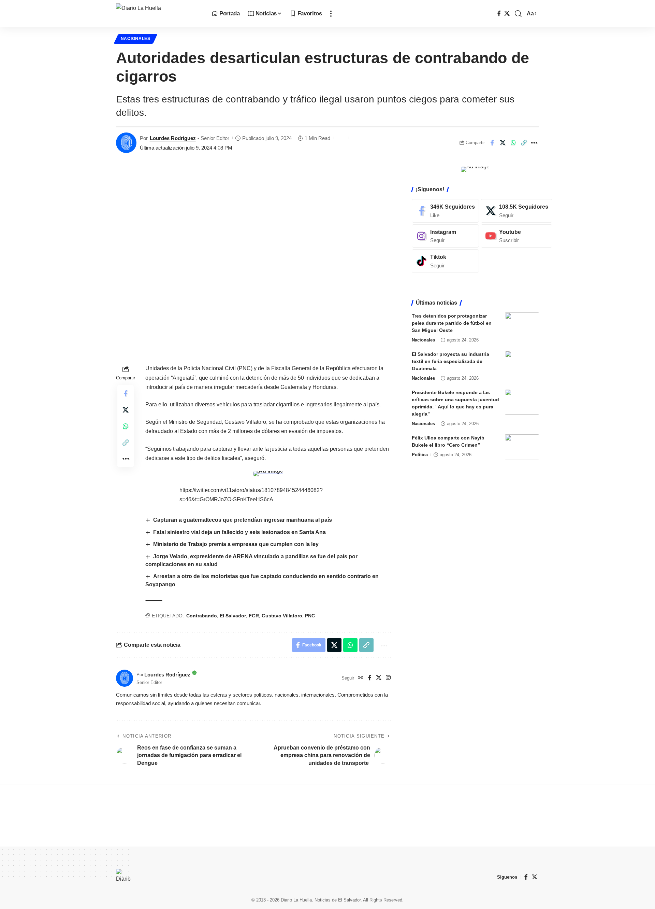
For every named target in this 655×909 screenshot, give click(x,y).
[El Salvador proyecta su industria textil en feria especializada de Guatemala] (522, 363)
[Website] (360, 678)
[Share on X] (502, 142)
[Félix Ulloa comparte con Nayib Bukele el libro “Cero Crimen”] (522, 447)
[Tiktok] (445, 261)
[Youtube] (516, 236)
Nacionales (135, 39)
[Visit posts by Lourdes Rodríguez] (126, 142)
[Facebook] (499, 13)
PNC (310, 615)
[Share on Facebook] (492, 142)
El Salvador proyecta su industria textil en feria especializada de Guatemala (450, 361)
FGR (254, 615)
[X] (507, 13)
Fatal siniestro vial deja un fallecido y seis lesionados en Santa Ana (239, 532)
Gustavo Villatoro (282, 615)
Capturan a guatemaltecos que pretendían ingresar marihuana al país (242, 520)
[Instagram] (388, 678)
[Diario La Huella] (158, 13)
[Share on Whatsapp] (513, 142)
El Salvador (233, 615)
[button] (331, 13)
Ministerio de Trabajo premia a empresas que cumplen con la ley (236, 544)
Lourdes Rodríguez (173, 138)
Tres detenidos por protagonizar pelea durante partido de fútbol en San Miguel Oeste (452, 323)
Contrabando (201, 615)
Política (420, 454)
